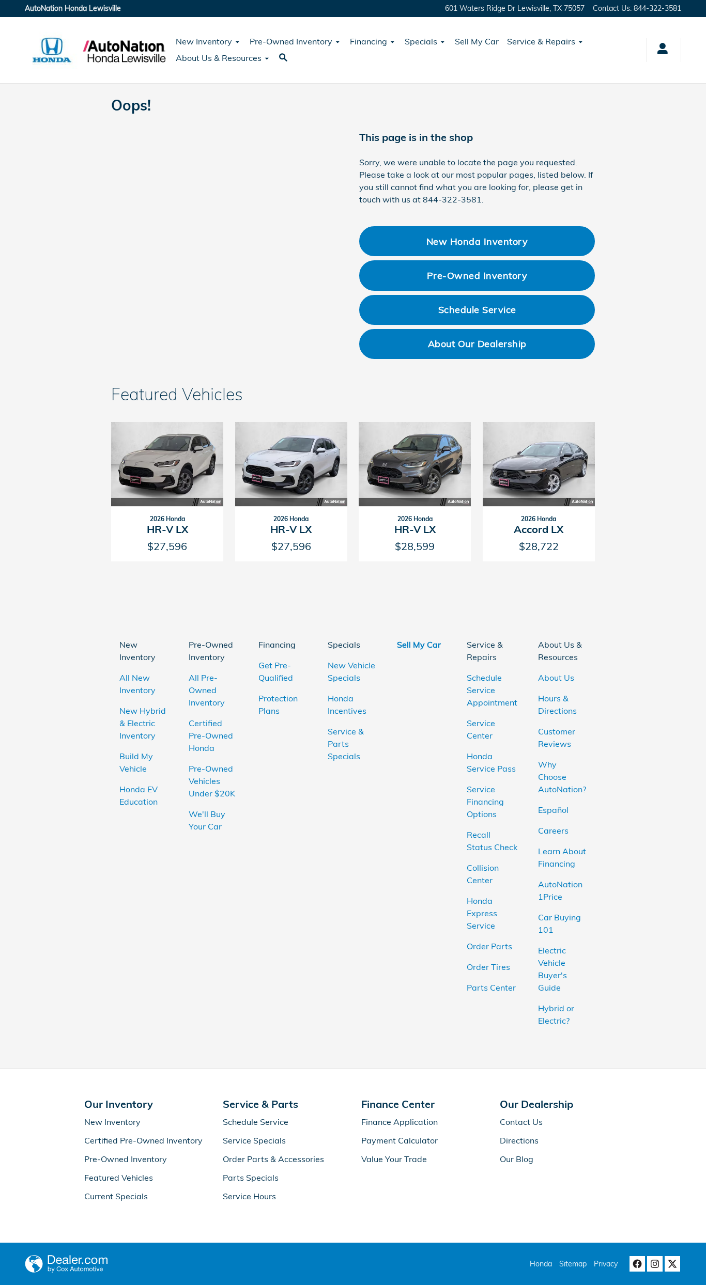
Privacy (606, 1263)
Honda (541, 1263)
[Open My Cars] (659, 50)
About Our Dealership (477, 343)
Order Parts (489, 946)
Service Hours (249, 1196)
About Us (556, 677)
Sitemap (573, 1263)
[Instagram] (655, 1264)
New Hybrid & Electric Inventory (142, 723)
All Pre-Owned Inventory (207, 690)
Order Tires (488, 967)
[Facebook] (637, 1264)
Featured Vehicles (118, 1177)
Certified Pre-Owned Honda (211, 735)
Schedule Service (477, 309)
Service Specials (254, 1140)
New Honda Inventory (477, 241)
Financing (368, 41)
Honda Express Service (482, 913)
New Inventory (204, 41)
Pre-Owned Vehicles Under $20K (212, 780)
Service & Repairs (541, 41)
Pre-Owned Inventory (291, 41)
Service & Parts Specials (346, 743)
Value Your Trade (394, 1159)
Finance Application (399, 1122)
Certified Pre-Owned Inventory (143, 1140)
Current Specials (116, 1196)
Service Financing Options (485, 801)
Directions (519, 1140)
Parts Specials (251, 1177)
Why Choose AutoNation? (562, 776)
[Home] (52, 50)
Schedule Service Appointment (492, 690)
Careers (553, 830)
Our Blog (516, 1159)
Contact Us (521, 1122)
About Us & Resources (219, 58)
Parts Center (491, 987)
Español (553, 810)
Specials (421, 41)
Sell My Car (477, 41)
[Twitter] (672, 1264)
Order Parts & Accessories (273, 1159)
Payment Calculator (399, 1140)
